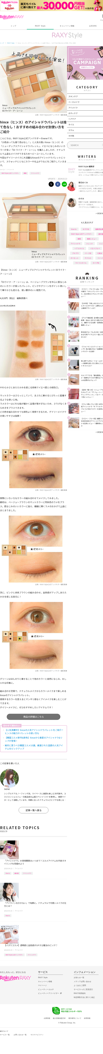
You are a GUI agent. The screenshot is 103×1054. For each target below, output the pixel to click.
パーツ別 (88, 253)
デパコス (88, 258)
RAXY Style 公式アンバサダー (10, 173)
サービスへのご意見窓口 (83, 989)
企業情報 (47, 1018)
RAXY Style (40, 26)
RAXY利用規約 (80, 993)
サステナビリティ (37, 1035)
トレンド (89, 243)
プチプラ (75, 253)
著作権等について (74, 1018)
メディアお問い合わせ (82, 982)
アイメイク (10, 170)
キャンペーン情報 (67, 26)
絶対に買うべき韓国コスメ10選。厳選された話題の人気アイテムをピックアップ (34, 747)
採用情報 (87, 1018)
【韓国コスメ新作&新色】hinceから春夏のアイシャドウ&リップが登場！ (33, 739)
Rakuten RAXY (12, 17)
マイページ (42, 985)
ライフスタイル (81, 263)
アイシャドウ (35, 173)
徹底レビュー (92, 239)
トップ (13, 26)
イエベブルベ (95, 248)
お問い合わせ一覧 (20, 1035)
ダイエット (75, 258)
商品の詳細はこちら (33, 716)
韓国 (25, 173)
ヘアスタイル (79, 248)
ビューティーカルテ (46, 989)
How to (8, 873)
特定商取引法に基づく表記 (84, 997)
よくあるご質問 (80, 985)
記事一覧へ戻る (34, 810)
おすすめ (86, 229)
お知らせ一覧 (79, 977)
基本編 (16, 873)
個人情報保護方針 (59, 1018)
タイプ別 (96, 263)
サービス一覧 (5, 1035)
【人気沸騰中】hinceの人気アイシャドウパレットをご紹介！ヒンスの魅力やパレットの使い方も (34, 731)
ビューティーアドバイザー (48, 993)
